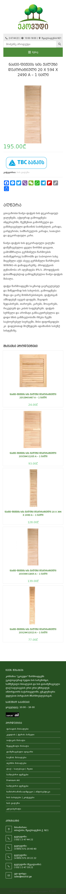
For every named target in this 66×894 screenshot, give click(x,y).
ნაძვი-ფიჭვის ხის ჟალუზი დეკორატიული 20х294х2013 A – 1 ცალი (33, 631)
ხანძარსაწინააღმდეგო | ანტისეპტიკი (28, 792)
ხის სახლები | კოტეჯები (20, 797)
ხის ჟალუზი (23, 172)
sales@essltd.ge (23, 876)
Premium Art (13, 780)
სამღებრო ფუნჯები (17, 774)
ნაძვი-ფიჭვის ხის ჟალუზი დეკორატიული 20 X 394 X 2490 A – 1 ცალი (33, 513)
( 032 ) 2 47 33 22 (23, 867)
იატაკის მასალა (15, 740)
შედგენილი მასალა (17, 746)
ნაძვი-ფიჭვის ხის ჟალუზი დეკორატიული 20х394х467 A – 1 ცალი (33, 396)
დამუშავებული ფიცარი (19, 752)
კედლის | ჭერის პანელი (20, 734)
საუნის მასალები (16, 757)
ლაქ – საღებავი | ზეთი (19, 769)
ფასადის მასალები (17, 729)
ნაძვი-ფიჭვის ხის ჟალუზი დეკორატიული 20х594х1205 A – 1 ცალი (33, 455)
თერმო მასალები (16, 763)
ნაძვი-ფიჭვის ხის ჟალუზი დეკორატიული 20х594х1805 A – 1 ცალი (33, 572)
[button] (35, 52)
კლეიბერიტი (13, 809)
